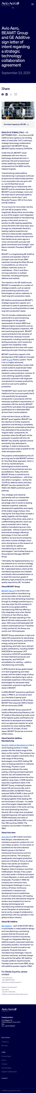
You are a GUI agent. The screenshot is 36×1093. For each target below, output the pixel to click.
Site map (4, 1045)
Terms (4, 1060)
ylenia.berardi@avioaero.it (11, 982)
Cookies (4, 1064)
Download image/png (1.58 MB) (15, 124)
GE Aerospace (6, 1068)
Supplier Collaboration (9, 1072)
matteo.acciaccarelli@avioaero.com (15, 994)
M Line (9, 360)
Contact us (5, 1042)
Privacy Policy (6, 1056)
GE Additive (7, 926)
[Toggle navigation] (32, 4)
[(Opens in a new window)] (3, 94)
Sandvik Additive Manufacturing (15, 745)
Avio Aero (6, 837)
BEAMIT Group (8, 591)
